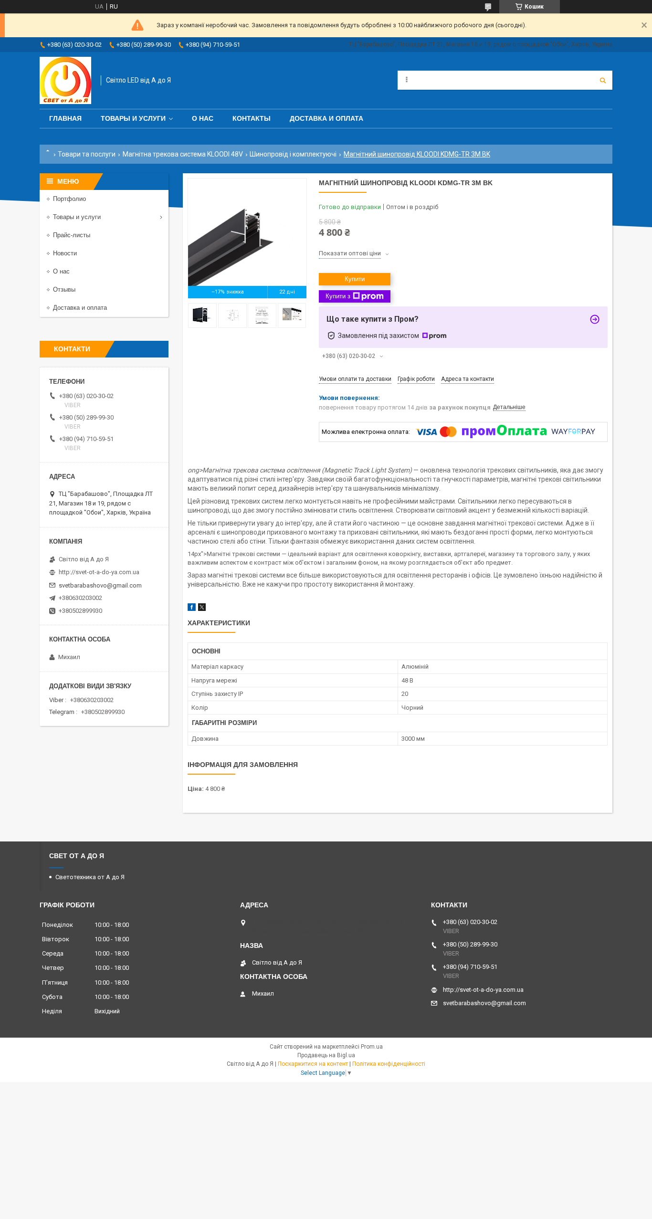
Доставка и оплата (326, 118)
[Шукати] (602, 80)
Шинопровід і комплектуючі (293, 154)
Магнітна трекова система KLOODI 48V (183, 154)
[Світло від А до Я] (65, 80)
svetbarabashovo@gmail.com (100, 585)
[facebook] (192, 608)
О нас (202, 118)
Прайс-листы (71, 235)
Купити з (338, 296)
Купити (355, 279)
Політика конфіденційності (388, 1064)
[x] (202, 608)
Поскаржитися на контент (313, 1064)
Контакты (251, 118)
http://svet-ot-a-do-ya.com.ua (99, 572)
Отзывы (64, 289)
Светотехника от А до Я (90, 877)
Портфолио (69, 198)
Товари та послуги (87, 154)
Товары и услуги (133, 118)
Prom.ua (372, 1046)
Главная (65, 118)
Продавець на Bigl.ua (326, 1055)
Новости (65, 253)
